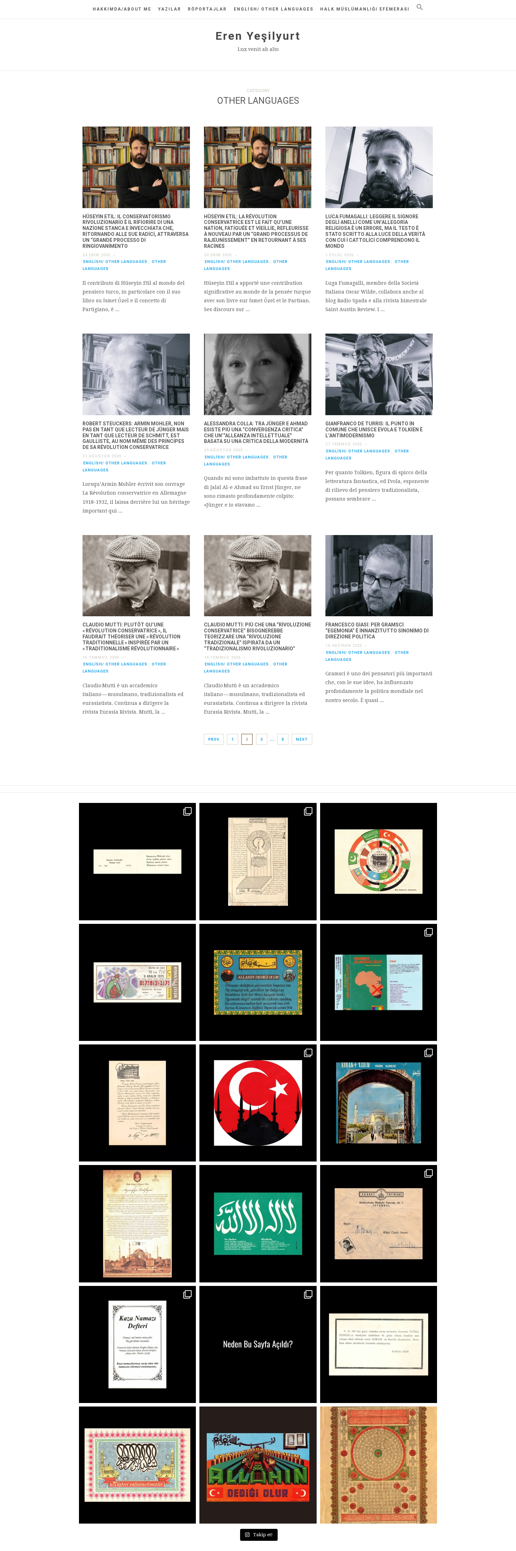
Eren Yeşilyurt (258, 36)
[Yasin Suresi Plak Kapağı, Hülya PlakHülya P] (378, 1102)
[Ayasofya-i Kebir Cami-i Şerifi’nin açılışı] (137, 1223)
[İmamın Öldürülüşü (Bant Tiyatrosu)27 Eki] (378, 982)
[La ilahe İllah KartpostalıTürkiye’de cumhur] (257, 1223)
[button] (419, 7)
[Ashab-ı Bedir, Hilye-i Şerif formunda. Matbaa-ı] (378, 1465)
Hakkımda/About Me (122, 9)
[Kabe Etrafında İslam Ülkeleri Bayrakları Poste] (378, 861)
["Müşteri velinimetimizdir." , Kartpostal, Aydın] (137, 1465)
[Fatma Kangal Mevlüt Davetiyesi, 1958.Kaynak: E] (378, 1344)
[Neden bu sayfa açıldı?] (257, 1344)
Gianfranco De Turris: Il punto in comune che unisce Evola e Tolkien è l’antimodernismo (374, 429)
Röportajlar (207, 9)
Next (302, 739)
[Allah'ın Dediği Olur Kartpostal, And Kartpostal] (257, 982)
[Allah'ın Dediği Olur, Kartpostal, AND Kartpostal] (257, 1465)
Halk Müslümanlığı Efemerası (365, 9)
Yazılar (169, 9)
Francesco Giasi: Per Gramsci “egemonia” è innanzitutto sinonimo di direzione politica (377, 630)
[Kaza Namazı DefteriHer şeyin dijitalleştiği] (137, 1344)
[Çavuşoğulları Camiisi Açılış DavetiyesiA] (137, 1102)
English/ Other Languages (273, 9)
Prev (213, 739)
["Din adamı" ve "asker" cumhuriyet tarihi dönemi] (137, 861)
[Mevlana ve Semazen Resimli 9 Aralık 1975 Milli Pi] (137, 982)
